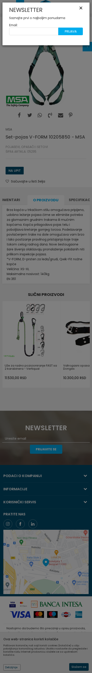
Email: (13, 25)
